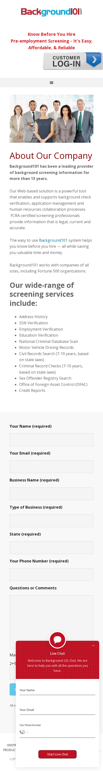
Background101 (51, 12)
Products (10, 750)
